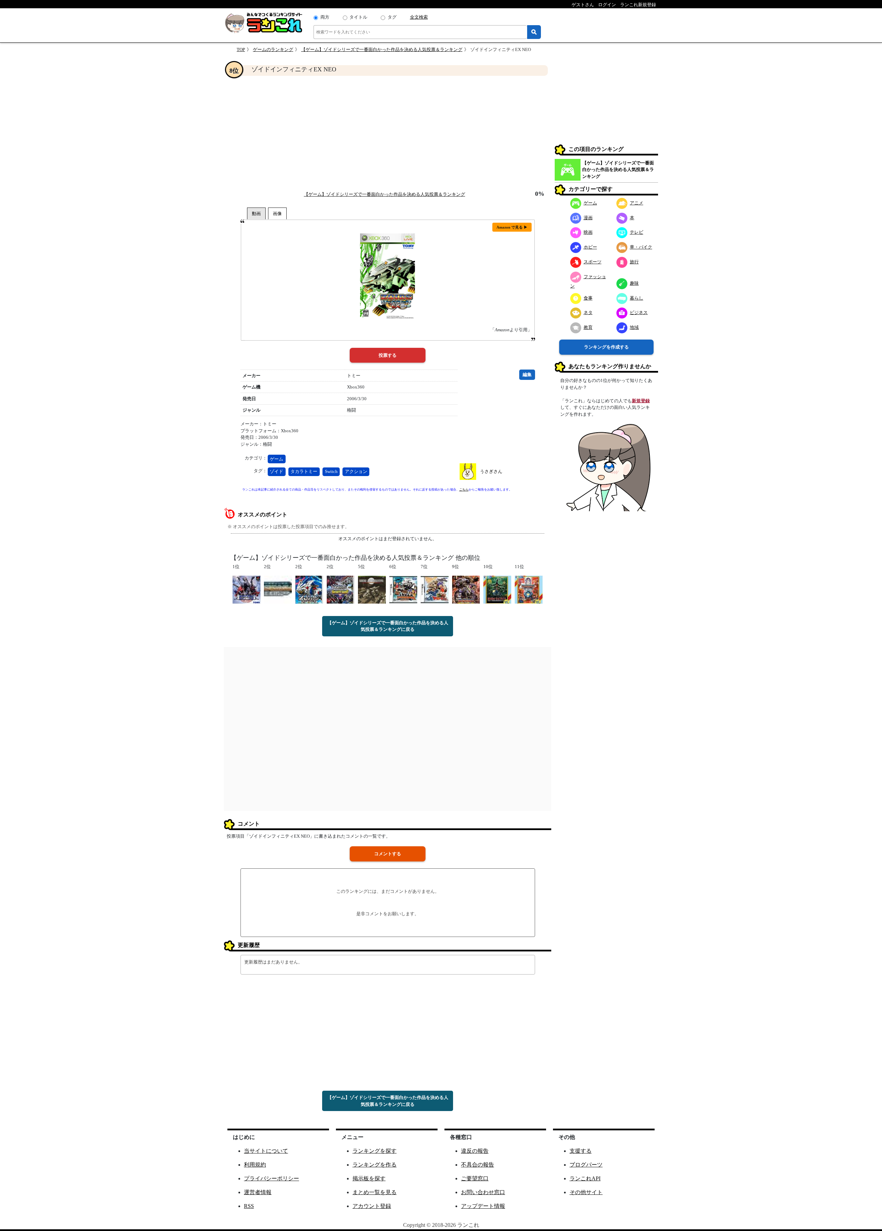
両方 (324, 17)
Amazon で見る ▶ (511, 227)
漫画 (588, 217)
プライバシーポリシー (271, 1178)
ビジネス (639, 312)
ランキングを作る (374, 1165)
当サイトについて (266, 1151)
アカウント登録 (371, 1206)
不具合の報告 (477, 1165)
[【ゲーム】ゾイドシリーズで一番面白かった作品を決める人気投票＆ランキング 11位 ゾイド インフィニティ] (529, 589)
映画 (588, 232)
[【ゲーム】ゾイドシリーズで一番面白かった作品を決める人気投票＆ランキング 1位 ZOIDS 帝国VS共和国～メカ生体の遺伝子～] (246, 589)
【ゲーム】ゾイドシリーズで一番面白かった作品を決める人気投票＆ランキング (381, 49)
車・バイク (641, 247)
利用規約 (255, 1165)
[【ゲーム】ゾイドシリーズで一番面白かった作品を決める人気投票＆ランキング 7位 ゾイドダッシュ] (435, 589)
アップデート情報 (483, 1206)
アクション (356, 471)
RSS (249, 1206)
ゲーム (276, 459)
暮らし (636, 298)
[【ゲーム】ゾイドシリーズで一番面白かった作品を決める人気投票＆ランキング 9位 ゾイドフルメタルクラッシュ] (466, 589)
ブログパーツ (586, 1165)
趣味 (634, 283)
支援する (581, 1151)
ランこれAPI (585, 1178)
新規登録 (641, 400)
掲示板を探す (369, 1178)
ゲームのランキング (273, 49)
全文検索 (419, 17)
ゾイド (276, 471)
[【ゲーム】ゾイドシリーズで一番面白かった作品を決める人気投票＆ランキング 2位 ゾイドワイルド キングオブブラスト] (309, 589)
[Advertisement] (387, 133)
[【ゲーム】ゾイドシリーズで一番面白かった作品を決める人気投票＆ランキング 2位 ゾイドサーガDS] (278, 589)
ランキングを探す (374, 1151)
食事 (588, 298)
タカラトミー (303, 471)
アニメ (636, 202)
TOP (241, 49)
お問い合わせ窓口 (483, 1192)
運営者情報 (257, 1192)
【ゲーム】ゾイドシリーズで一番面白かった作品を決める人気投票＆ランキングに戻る (387, 626)
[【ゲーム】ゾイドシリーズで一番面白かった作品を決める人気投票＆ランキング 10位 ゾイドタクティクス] (497, 589)
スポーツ (593, 261)
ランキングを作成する (606, 347)
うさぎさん (491, 471)
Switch (331, 471)
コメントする (387, 853)
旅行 (634, 261)
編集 (527, 374)
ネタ (588, 312)
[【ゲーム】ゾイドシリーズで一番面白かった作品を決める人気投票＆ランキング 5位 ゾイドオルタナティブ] (372, 589)
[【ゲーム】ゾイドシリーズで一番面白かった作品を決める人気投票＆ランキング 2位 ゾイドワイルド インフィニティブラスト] (341, 589)
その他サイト (586, 1192)
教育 (588, 327)
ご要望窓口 (475, 1178)
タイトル (358, 17)
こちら (464, 489)
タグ (392, 17)
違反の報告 (475, 1151)
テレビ (636, 232)
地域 (634, 327)
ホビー (590, 247)
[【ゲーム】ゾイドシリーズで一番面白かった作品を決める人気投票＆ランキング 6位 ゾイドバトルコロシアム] (403, 589)
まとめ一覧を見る (374, 1192)
